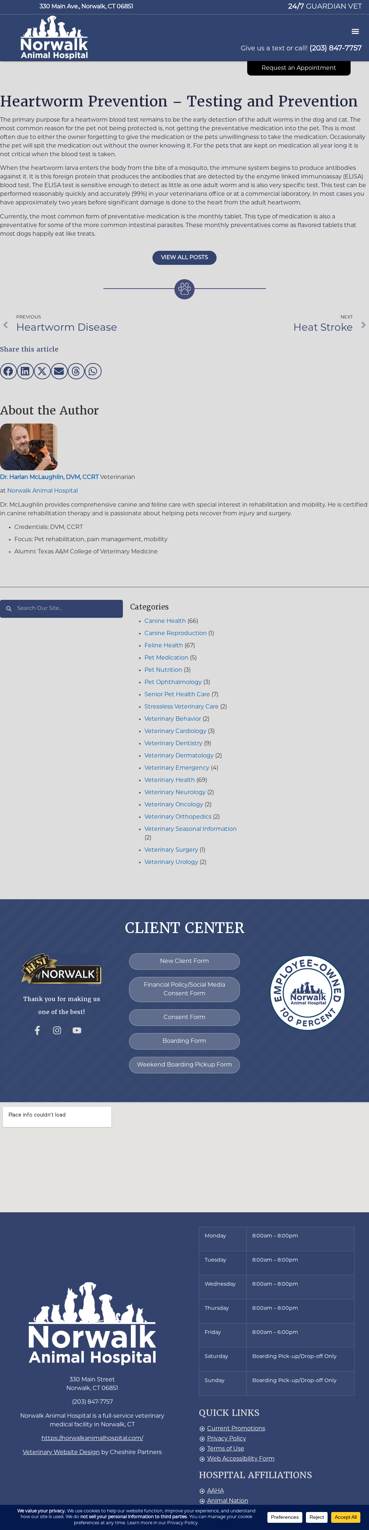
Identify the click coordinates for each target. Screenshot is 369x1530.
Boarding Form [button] (184, 1041)
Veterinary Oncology (174, 805)
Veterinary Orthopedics (178, 817)
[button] (54, 37)
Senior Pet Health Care (177, 695)
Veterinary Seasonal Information (191, 829)
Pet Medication (166, 658)
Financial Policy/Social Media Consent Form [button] (184, 989)
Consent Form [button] (184, 1017)
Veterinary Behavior (173, 719)
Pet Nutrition (163, 670)
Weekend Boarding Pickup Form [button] (184, 1065)
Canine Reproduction (176, 634)
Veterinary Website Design (61, 1453)
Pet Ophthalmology (173, 682)
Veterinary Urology (171, 862)
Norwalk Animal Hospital (42, 491)
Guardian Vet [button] (325, 6)
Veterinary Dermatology (179, 756)
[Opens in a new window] (42, 1035)
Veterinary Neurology (175, 793)
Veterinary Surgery (171, 850)
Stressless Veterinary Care (182, 707)
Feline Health (164, 646)
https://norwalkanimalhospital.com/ (92, 1438)
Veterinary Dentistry (174, 744)
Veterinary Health (170, 780)
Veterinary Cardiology (175, 731)
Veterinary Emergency (177, 768)
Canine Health (165, 621)
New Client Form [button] (184, 961)
